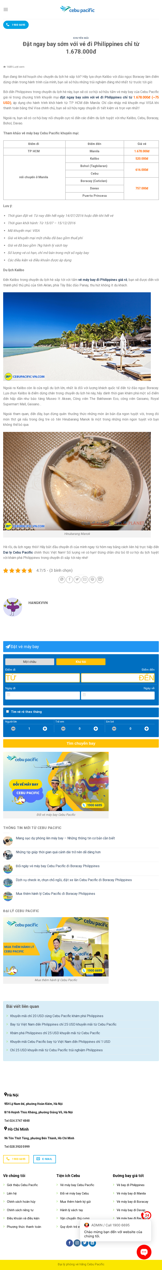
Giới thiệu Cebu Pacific (22, 1185)
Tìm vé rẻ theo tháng (26, 712)
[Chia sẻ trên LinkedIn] (100, 579)
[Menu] (5, 9)
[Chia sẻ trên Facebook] (69, 579)
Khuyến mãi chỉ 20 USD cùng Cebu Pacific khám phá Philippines (56, 1016)
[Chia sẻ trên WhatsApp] (61, 579)
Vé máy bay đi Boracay (132, 1202)
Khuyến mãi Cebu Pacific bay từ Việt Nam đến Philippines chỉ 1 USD (60, 1042)
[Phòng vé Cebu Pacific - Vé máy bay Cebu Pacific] (81, 9)
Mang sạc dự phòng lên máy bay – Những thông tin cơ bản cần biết (65, 838)
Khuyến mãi (81, 38)
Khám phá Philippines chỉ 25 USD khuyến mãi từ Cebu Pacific (55, 1033)
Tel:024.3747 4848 (17, 1120)
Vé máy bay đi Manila (131, 1193)
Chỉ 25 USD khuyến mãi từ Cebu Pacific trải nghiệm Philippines (56, 1050)
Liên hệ (12, 1193)
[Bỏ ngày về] (152, 695)
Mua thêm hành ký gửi (75, 1202)
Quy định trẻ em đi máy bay (79, 1227)
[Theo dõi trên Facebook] (69, 1243)
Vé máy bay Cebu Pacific (77, 1185)
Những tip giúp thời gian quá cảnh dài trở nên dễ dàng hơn (58, 852)
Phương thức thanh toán (24, 1227)
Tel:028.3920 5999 (17, 1146)
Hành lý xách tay (71, 1210)
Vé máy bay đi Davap (131, 1210)
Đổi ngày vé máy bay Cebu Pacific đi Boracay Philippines (58, 866)
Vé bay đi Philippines (130, 1185)
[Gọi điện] (146, 1217)
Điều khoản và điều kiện (23, 1218)
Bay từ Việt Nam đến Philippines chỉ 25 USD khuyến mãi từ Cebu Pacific (63, 1024)
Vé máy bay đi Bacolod (132, 1218)
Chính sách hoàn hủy (21, 1202)
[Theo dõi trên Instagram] (77, 1243)
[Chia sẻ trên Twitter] (77, 579)
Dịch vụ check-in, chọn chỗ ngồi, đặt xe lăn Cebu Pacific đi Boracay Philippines (74, 880)
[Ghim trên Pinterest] (92, 579)
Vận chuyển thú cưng (74, 1218)
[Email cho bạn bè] (84, 579)
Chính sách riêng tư (20, 1210)
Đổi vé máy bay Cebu (74, 1193)
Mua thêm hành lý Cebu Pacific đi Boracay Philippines (55, 894)
